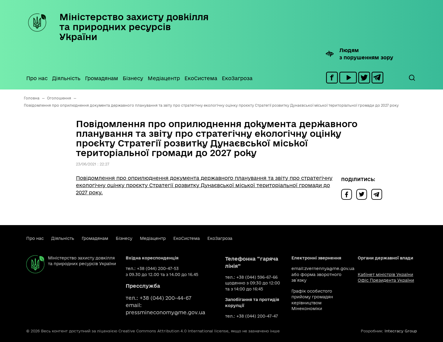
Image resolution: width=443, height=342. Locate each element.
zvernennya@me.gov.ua (329, 268)
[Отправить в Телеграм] (378, 193)
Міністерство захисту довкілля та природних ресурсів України (134, 27)
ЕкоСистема (200, 78)
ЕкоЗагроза (237, 78)
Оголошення (59, 98)
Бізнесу (133, 78)
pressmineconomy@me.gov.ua (165, 312)
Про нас (37, 78)
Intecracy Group (401, 331)
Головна (31, 98)
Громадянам (101, 78)
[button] (412, 77)
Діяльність (66, 78)
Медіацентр (164, 78)
